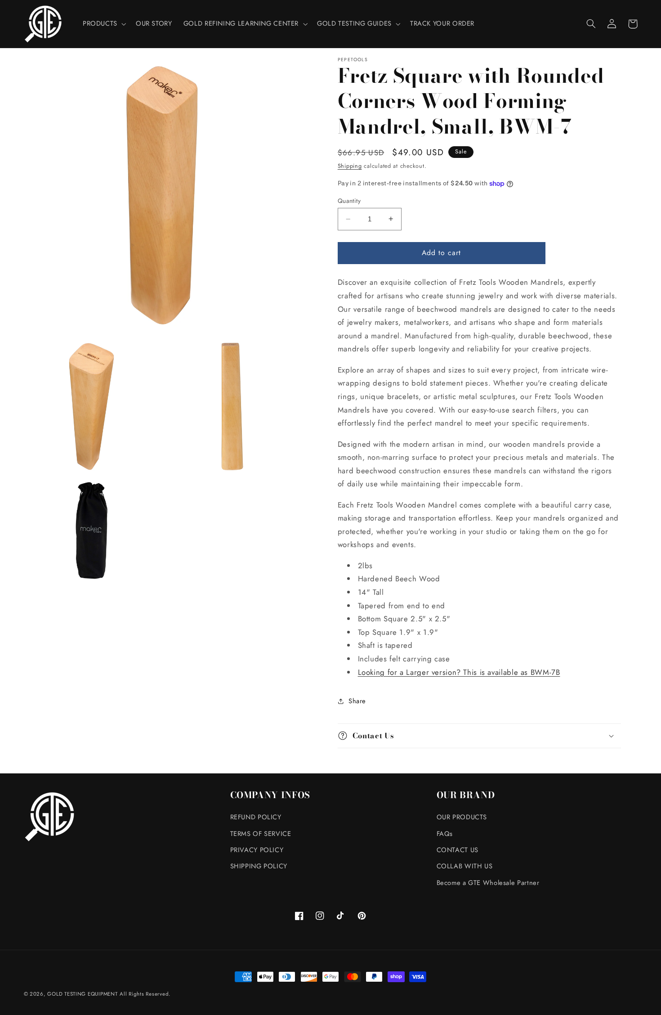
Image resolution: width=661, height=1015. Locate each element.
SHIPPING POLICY (258, 866)
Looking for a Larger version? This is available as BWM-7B (459, 671)
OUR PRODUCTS (462, 817)
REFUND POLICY (255, 817)
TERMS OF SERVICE (260, 834)
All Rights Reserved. (145, 993)
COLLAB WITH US (465, 866)
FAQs (445, 834)
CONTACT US (457, 850)
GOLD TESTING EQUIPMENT (82, 993)
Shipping (350, 166)
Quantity (349, 200)
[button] (103, 24)
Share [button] (357, 700)
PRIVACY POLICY (257, 850)
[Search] (591, 23)
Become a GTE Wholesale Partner (488, 883)
